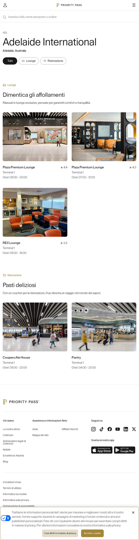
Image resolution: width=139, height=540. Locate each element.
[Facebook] (110, 429)
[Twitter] (134, 429)
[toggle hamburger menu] (134, 5)
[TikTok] (101, 429)
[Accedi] (5, 5)
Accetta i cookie (92, 533)
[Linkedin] (126, 429)
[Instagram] (93, 429)
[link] (102, 450)
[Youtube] (117, 429)
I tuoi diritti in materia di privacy (60, 533)
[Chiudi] (133, 512)
